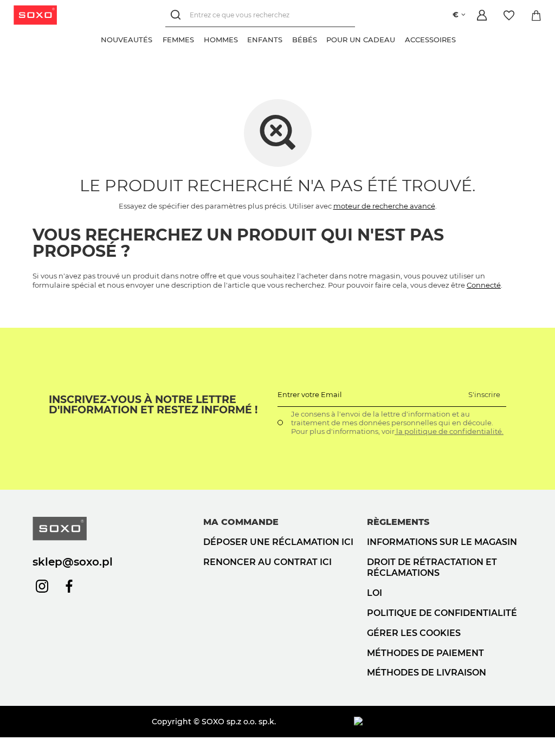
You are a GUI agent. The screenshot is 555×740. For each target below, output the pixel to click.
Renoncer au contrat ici (267, 562)
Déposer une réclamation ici (278, 542)
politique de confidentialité (442, 613)
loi (374, 593)
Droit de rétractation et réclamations (432, 568)
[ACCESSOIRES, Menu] (460, 38)
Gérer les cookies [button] (414, 633)
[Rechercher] (177, 15)
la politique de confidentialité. (449, 431)
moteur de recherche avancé (384, 206)
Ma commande (241, 522)
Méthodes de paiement (425, 653)
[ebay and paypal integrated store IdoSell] (438, 721)
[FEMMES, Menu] (199, 38)
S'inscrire (484, 394)
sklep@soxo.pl (73, 561)
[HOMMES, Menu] (242, 38)
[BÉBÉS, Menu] (321, 38)
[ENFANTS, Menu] (287, 38)
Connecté (484, 285)
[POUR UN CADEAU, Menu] (400, 38)
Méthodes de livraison (426, 672)
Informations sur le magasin (442, 542)
